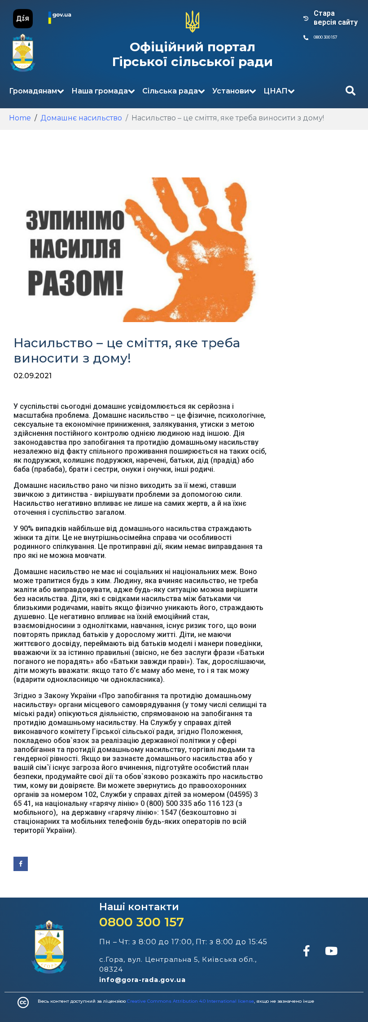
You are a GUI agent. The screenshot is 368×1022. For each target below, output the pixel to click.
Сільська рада (170, 91)
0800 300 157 (141, 921)
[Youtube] (331, 950)
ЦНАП (275, 91)
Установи (230, 91)
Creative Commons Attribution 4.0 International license (190, 1001)
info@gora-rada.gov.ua (142, 980)
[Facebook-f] (306, 950)
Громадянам (33, 91)
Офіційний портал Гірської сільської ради (192, 54)
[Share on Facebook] (20, 864)
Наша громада (99, 91)
